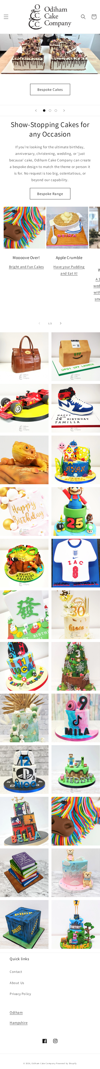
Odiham (16, 1012)
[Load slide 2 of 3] (50, 110)
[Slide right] (60, 323)
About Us (17, 983)
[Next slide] (64, 110)
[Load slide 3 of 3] (56, 110)
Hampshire (18, 1022)
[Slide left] (39, 323)
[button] (6, 16)
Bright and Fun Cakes (26, 266)
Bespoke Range (50, 193)
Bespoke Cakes (50, 89)
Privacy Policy (20, 994)
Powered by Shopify (66, 1063)
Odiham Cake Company (43, 1063)
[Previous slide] (36, 110)
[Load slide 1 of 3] (44, 110)
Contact (16, 971)
